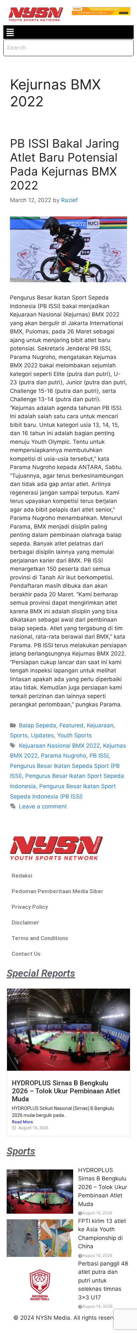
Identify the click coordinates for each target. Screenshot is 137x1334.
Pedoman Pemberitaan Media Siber (57, 891)
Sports (19, 735)
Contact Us (26, 953)
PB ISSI (98, 755)
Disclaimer (25, 922)
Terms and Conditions (40, 938)
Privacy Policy (30, 907)
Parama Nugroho (63, 755)
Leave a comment (43, 806)
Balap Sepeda (37, 725)
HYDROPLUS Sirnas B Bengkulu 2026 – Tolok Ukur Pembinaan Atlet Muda (66, 1091)
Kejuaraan (100, 725)
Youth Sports (74, 735)
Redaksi (22, 875)
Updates (42, 735)
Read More (22, 1121)
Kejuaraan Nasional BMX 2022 (59, 745)
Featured (71, 725)
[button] (10, 32)
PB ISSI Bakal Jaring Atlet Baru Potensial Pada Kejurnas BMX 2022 (64, 164)
